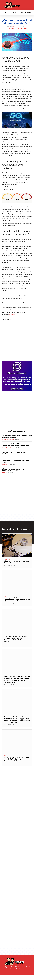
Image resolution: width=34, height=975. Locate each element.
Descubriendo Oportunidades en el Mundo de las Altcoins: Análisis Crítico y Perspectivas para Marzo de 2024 (17, 679)
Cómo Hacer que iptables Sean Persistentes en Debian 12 (13, 469)
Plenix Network (20, 968)
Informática (10, 28)
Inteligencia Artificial (8, 439)
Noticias (6, 634)
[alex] (8, 27)
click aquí (12, 315)
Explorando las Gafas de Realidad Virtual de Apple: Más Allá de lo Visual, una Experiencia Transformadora (17, 719)
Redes (25, 28)
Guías (5, 596)
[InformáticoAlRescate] (12, 5)
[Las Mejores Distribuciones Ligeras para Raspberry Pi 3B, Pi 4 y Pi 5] (17, 582)
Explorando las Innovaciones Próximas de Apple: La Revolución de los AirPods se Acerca (15, 639)
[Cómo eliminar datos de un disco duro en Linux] (17, 545)
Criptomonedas (8, 675)
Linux (3, 472)
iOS (5, 755)
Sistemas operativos (7, 456)
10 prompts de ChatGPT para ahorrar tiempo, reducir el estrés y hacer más (15, 444)
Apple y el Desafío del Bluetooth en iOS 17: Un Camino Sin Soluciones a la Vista (16, 759)
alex (13, 26)
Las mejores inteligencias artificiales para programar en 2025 (17, 436)
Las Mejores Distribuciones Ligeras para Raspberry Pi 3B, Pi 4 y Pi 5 (17, 599)
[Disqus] (17, 794)
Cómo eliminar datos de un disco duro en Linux (16, 461)
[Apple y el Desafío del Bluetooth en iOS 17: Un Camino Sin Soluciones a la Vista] (17, 741)
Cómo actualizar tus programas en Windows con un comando (14, 453)
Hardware (19, 28)
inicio (25, 303)
